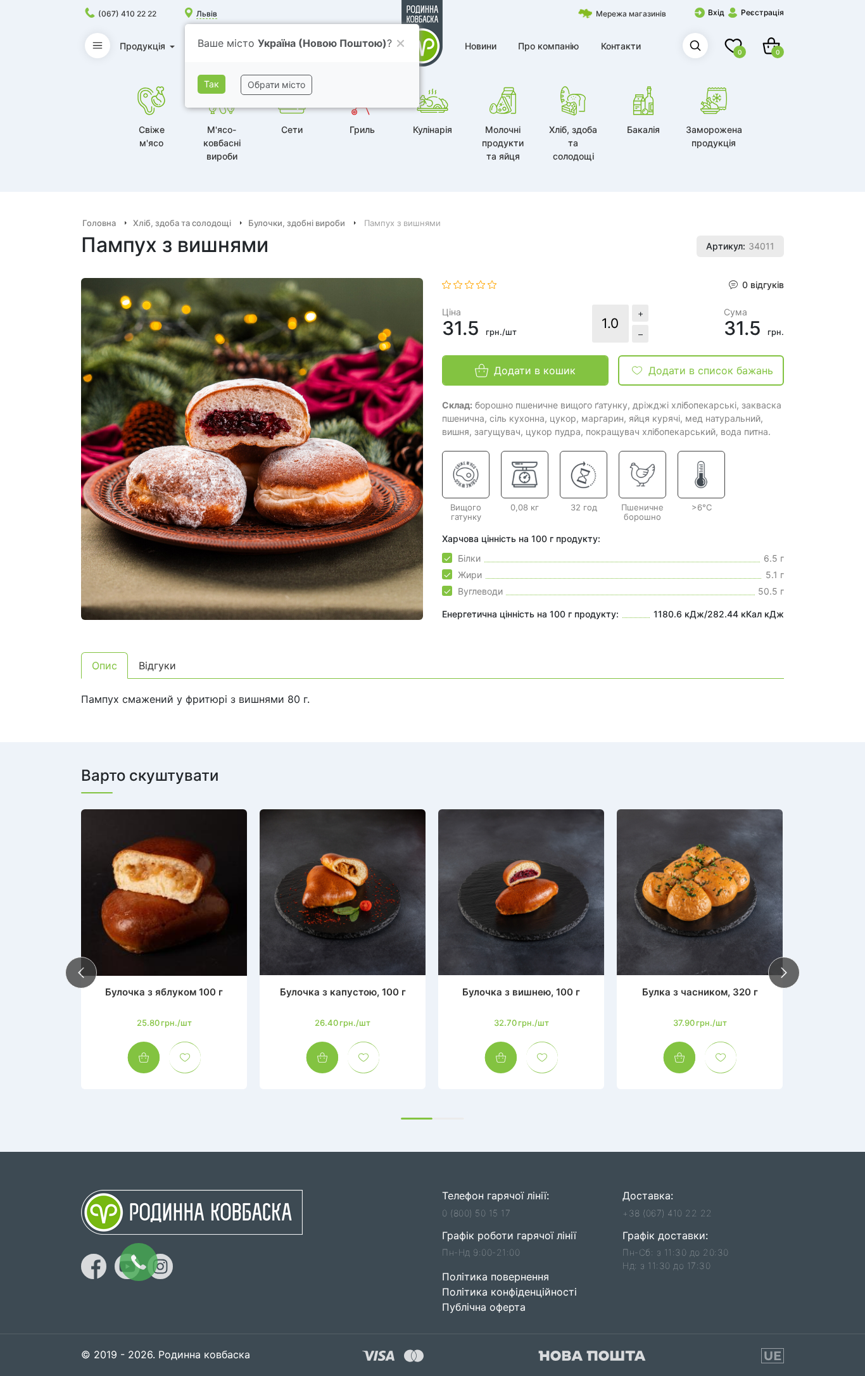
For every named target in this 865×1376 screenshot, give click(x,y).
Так (211, 84)
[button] (416, 1119)
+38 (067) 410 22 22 (667, 1213)
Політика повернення (495, 1276)
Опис (104, 665)
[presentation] (81, 972)
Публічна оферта (484, 1307)
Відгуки (157, 665)
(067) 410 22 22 (127, 13)
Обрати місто (276, 84)
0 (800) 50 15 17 (476, 1213)
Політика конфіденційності (509, 1291)
